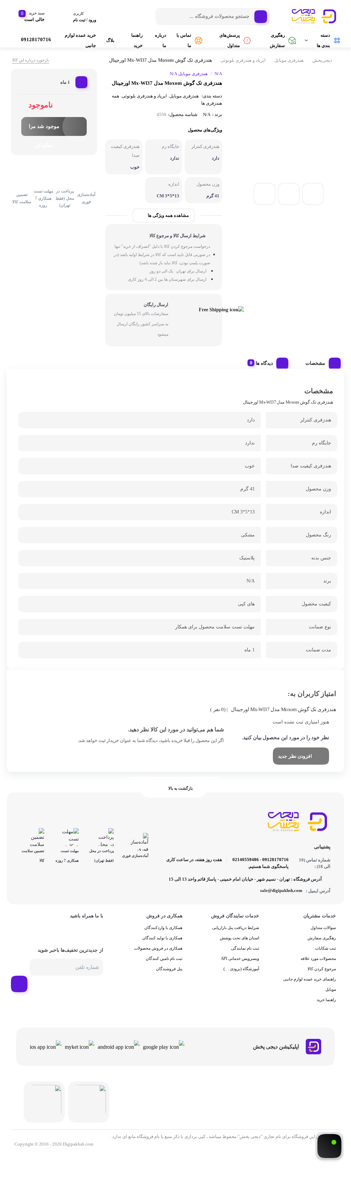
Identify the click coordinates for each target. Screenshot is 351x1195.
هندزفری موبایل (289, 60)
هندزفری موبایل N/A (188, 73)
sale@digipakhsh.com (279, 900)
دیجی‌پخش (322, 60)
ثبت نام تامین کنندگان (164, 967)
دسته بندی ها (322, 40)
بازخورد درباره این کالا (30, 60)
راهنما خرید (132, 40)
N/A (207, 114)
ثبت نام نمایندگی (245, 957)
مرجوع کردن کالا (321, 978)
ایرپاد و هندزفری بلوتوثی (243, 60)
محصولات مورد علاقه (318, 967)
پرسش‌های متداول (226, 40)
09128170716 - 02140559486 (262, 868)
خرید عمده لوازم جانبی (77, 40)
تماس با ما (181, 40)
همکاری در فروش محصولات (158, 957)
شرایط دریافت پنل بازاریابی (235, 937)
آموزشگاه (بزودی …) (241, 978)
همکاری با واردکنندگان (163, 937)
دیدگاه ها (262, 363)
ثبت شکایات (325, 957)
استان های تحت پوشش (239, 947)
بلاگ (106, 40)
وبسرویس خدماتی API (240, 967)
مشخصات (314, 363)
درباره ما (155, 40)
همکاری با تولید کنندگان (162, 947)
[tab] (320, 362)
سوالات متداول (323, 937)
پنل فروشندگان (169, 978)
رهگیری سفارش (275, 40)
